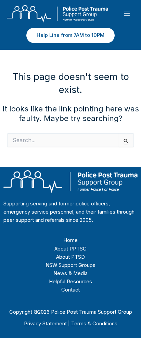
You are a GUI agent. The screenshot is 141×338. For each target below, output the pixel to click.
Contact (70, 290)
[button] (70, 35)
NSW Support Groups (70, 265)
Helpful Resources (70, 282)
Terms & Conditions (94, 324)
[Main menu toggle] (127, 13)
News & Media (70, 273)
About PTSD (70, 257)
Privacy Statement (45, 324)
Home (70, 240)
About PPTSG (70, 249)
